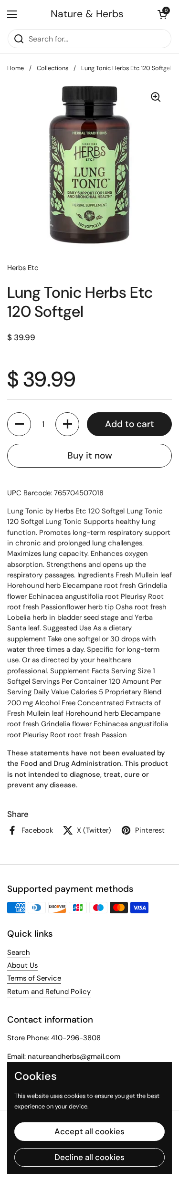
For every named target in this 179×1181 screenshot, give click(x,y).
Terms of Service (34, 978)
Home (15, 68)
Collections (52, 68)
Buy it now (89, 455)
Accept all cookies (89, 1131)
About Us (22, 965)
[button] (19, 424)
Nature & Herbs (87, 14)
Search (18, 952)
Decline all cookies (89, 1157)
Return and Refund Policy (49, 991)
